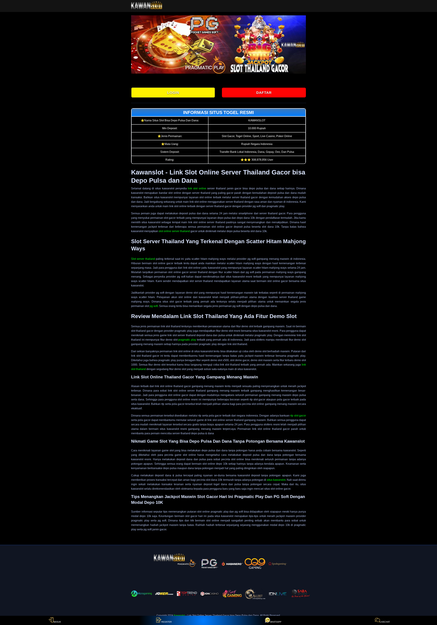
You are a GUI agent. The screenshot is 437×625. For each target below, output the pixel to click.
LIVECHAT (385, 622)
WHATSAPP (275, 622)
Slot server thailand (143, 258)
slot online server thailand (174, 231)
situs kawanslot (276, 479)
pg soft (154, 306)
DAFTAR (264, 93)
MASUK (57, 622)
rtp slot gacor (298, 415)
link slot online (197, 188)
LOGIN (173, 93)
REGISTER (166, 622)
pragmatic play (187, 339)
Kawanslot (179, 615)
